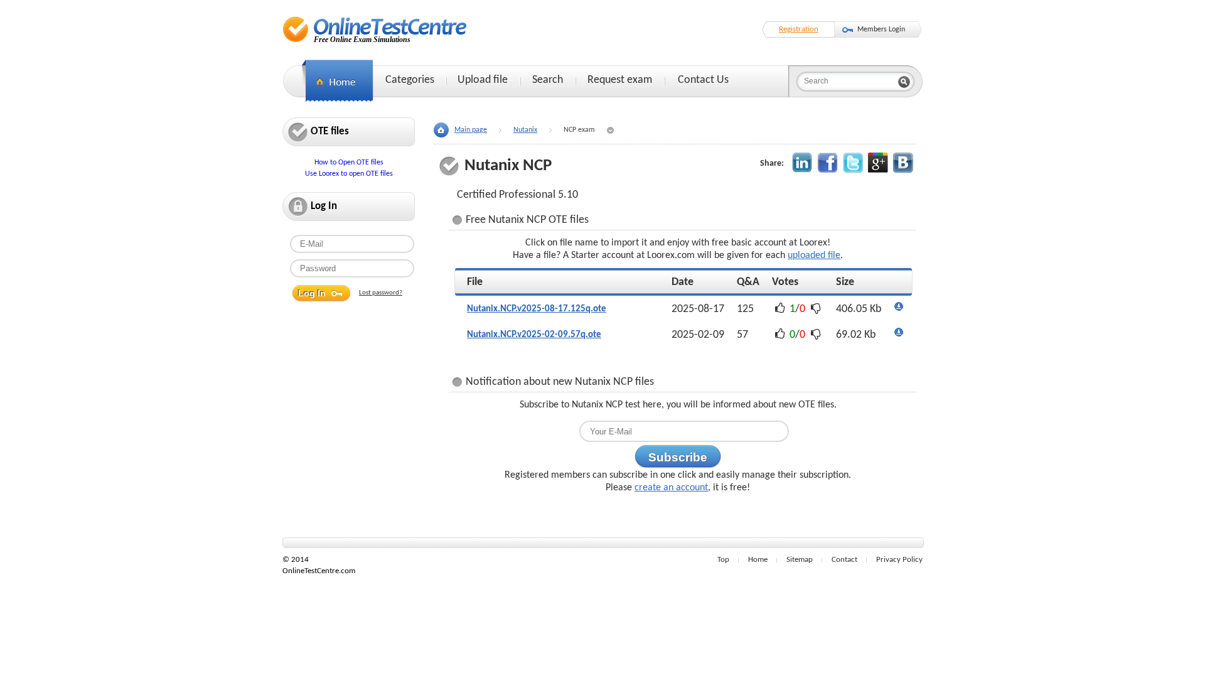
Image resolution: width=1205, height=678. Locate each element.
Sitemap (799, 560)
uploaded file (814, 255)
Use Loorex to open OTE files (349, 174)
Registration (798, 29)
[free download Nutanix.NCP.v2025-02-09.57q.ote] (899, 335)
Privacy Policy (899, 560)
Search (547, 80)
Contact (844, 560)
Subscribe (677, 457)
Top (723, 560)
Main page (470, 130)
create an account (671, 488)
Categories (409, 80)
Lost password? (380, 292)
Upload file (483, 80)
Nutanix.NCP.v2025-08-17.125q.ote (536, 309)
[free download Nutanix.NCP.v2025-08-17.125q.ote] (899, 309)
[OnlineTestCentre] (375, 29)
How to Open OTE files (348, 162)
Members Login (881, 29)
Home (758, 560)
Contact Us (703, 80)
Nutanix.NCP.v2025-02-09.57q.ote (534, 335)
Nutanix (525, 130)
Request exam (619, 80)
